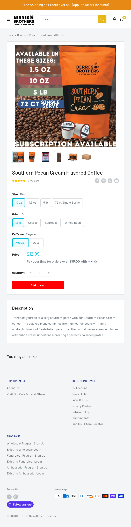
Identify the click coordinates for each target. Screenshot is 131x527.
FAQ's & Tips (79, 400)
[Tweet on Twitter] (110, 180)
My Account (79, 388)
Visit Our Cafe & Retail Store (26, 394)
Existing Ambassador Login (25, 473)
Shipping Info (80, 418)
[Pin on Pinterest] (103, 180)
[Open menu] (8, 19)
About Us (13, 388)
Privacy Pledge (81, 406)
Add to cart (38, 285)
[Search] (102, 19)
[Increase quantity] (48, 272)
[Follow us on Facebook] (9, 496)
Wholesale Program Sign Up (26, 443)
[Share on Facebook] (97, 180)
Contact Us (78, 394)
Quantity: (18, 272)
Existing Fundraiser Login (24, 461)
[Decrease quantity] (30, 272)
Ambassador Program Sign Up (27, 467)
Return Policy (80, 412)
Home (10, 34)
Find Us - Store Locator (87, 424)
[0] (121, 19)
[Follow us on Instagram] (15, 496)
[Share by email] (116, 180)
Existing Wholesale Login (24, 449)
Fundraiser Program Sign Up (26, 455)
